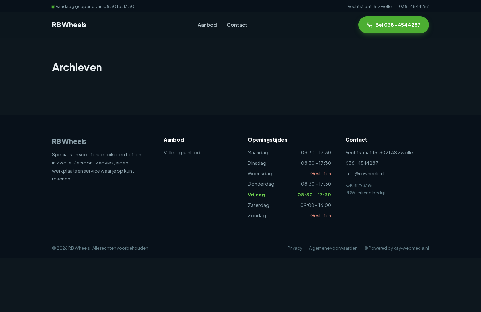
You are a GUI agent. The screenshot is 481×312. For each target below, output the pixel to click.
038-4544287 (414, 6)
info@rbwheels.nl (365, 173)
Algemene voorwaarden (333, 248)
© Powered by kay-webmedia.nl (396, 248)
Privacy (295, 248)
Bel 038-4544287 (397, 25)
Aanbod (207, 25)
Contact (237, 25)
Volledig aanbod (182, 152)
